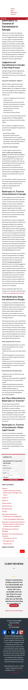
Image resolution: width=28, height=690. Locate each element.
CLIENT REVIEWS (14, 563)
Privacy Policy (19, 683)
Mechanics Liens (7, 543)
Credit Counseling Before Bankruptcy (13, 519)
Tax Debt (4, 511)
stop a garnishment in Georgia (16, 293)
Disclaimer (12, 683)
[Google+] (21, 633)
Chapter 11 (5, 500)
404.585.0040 (16, 625)
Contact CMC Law (17, 685)
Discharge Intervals (8, 541)
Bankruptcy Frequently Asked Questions (13, 522)
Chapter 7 (5, 488)
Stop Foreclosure (7, 503)
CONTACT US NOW (13, 479)
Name (5, 465)
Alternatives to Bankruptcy (9, 514)
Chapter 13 (5, 497)
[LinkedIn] (13, 633)
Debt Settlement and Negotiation (12, 516)
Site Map (9, 685)
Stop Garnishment (7, 506)
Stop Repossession (7, 508)
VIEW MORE (14, 605)
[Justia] (17, 633)
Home (5, 683)
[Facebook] (5, 633)
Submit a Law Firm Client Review (14, 610)
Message (5, 477)
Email (5, 473)
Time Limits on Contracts (10, 538)
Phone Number (7, 468)
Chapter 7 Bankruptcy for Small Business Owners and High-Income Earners (12, 493)
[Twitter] (9, 633)
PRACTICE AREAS (8, 484)
